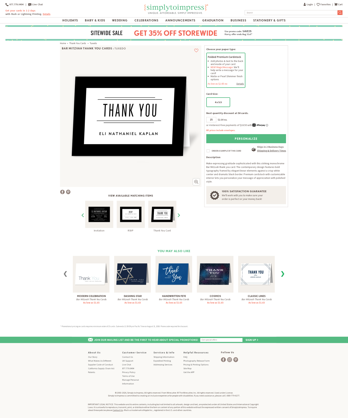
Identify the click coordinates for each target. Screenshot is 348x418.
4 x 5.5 (218, 102)
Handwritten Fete (174, 296)
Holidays (70, 20)
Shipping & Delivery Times (271, 150)
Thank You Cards (77, 43)
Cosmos (215, 296)
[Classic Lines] (256, 271)
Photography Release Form (196, 360)
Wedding (120, 20)
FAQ (185, 357)
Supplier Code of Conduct (100, 364)
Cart (340, 4)
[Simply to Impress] (175, 13)
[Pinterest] (68, 192)
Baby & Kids (95, 20)
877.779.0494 (16, 4)
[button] (196, 181)
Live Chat (37, 4)
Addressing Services (163, 364)
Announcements (180, 20)
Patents (91, 372)
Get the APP (188, 372)
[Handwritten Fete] (173, 271)
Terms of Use (128, 376)
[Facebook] (62, 192)
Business (238, 20)
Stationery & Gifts (269, 20)
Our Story (92, 357)
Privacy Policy (128, 372)
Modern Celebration (91, 296)
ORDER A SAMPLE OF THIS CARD (226, 150)
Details (240, 83)
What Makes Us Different (99, 360)
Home (63, 43)
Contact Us (127, 357)
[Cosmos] (215, 271)
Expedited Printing (162, 360)
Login (310, 4)
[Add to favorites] (196, 50)
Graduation (213, 20)
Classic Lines (257, 296)
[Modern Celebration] (91, 271)
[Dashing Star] (132, 271)
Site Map (187, 368)
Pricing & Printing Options (195, 364)
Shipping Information (164, 357)
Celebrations (146, 20)
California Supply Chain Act (101, 368)
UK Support (127, 360)
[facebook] (223, 359)
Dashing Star (133, 296)
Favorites (325, 4)
